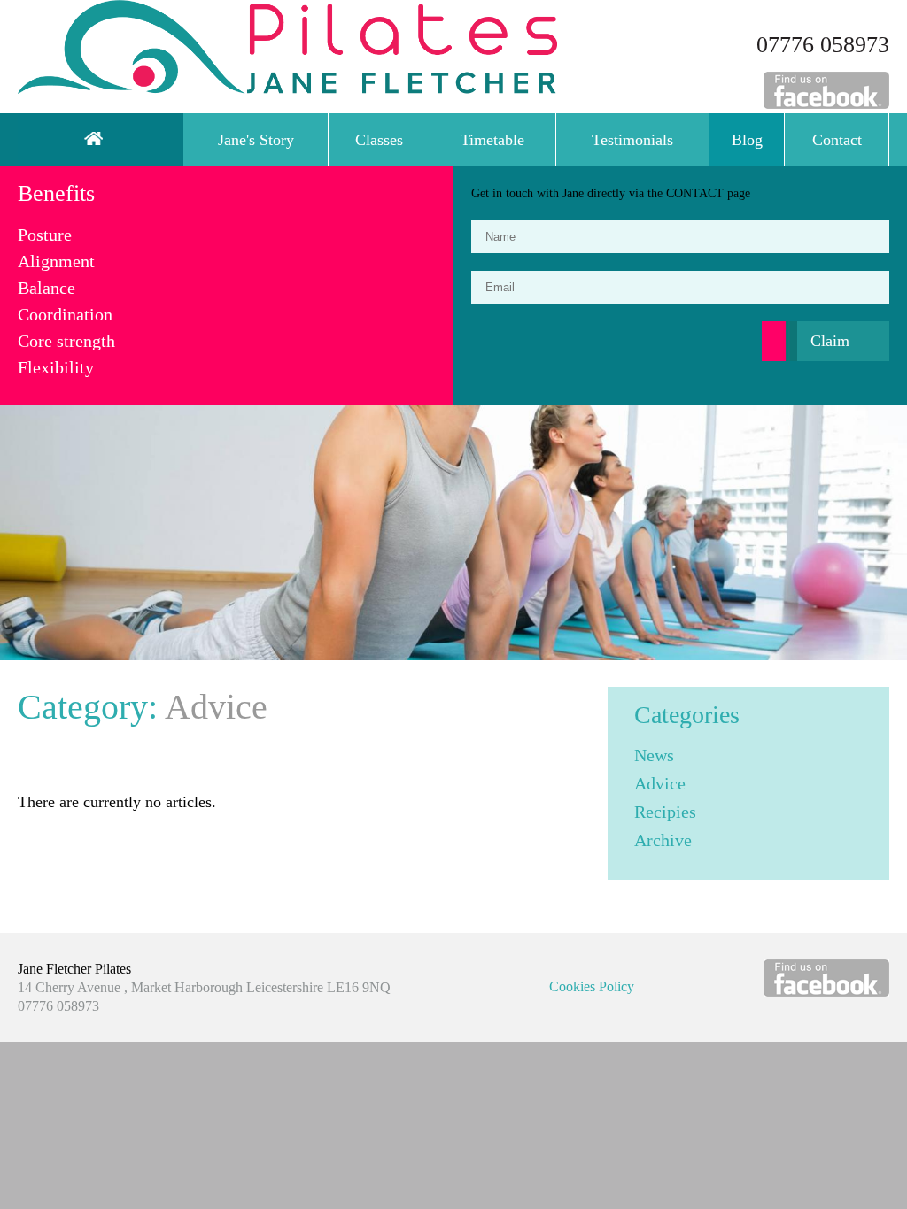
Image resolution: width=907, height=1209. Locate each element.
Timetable (492, 140)
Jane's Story (256, 140)
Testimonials (632, 140)
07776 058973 (822, 45)
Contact (837, 140)
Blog (747, 140)
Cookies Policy (591, 986)
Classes (379, 140)
